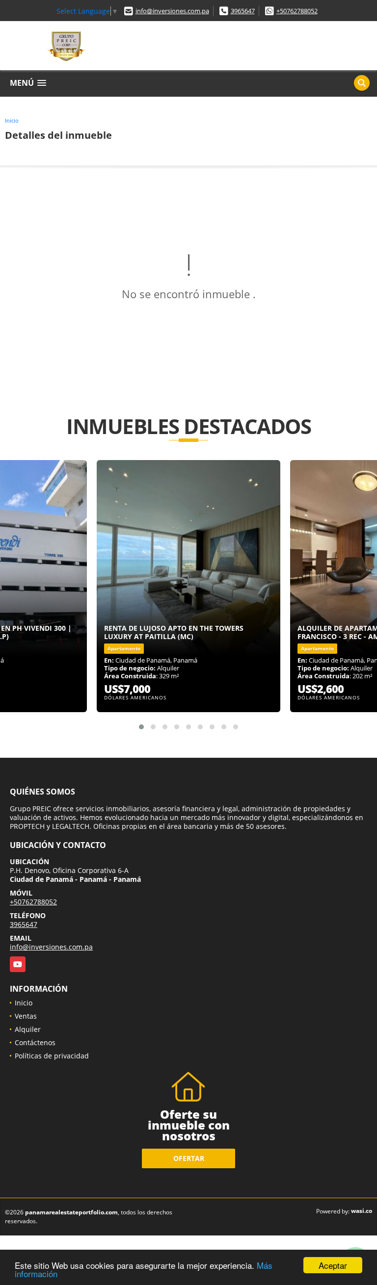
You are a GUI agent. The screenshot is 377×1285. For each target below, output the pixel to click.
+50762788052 (297, 10)
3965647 (243, 10)
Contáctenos (35, 1042)
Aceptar (333, 1265)
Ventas (26, 1016)
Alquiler (28, 1029)
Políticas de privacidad (52, 1055)
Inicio (12, 120)
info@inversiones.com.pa (172, 10)
